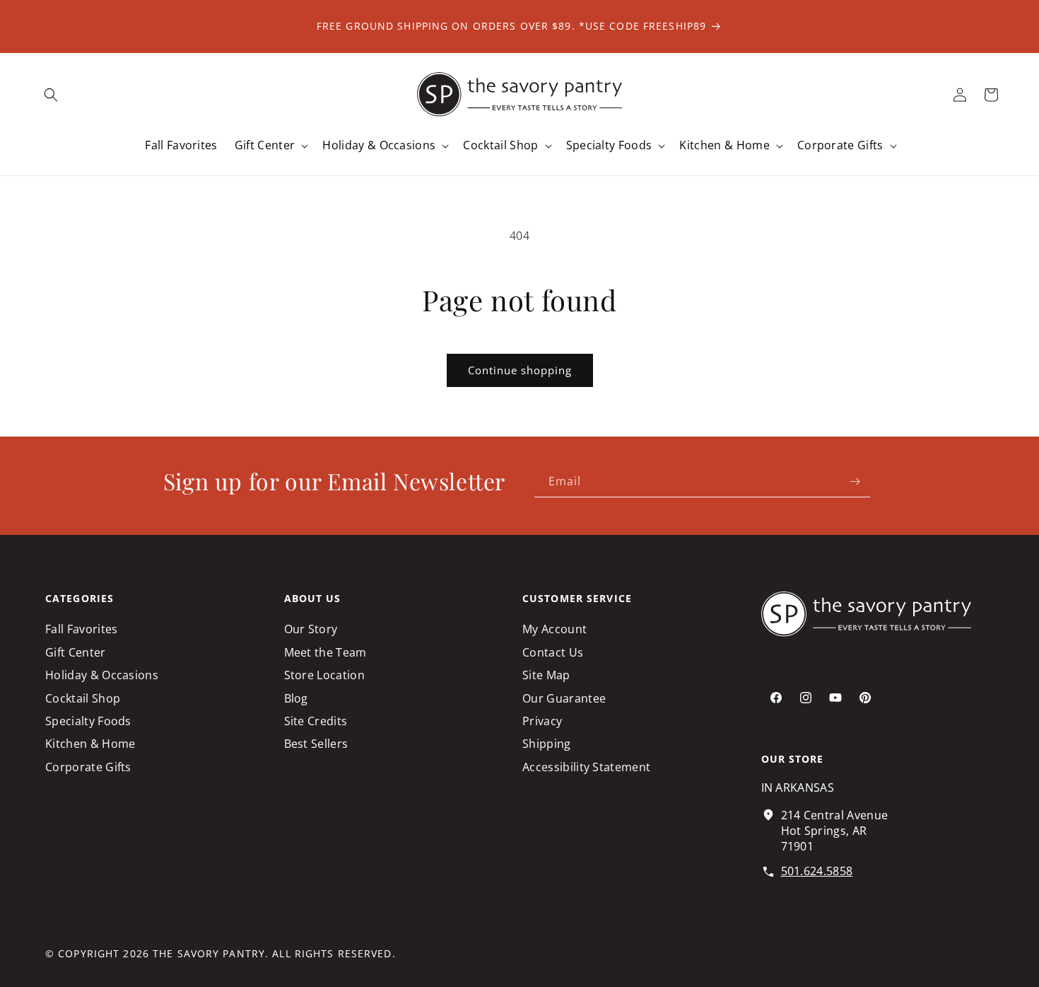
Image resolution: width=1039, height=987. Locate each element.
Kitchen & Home (90, 743)
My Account (554, 629)
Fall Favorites (81, 629)
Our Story (311, 629)
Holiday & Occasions (101, 675)
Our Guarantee (564, 698)
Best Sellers (316, 743)
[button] (50, 94)
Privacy (542, 721)
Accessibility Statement (586, 767)
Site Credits (316, 721)
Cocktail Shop (82, 698)
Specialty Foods (88, 721)
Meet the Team (325, 652)
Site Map (546, 675)
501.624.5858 (817, 871)
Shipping (546, 743)
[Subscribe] (854, 481)
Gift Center (75, 652)
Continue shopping (520, 370)
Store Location (324, 675)
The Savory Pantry (209, 953)
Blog (296, 698)
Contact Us (552, 652)
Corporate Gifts (88, 767)
